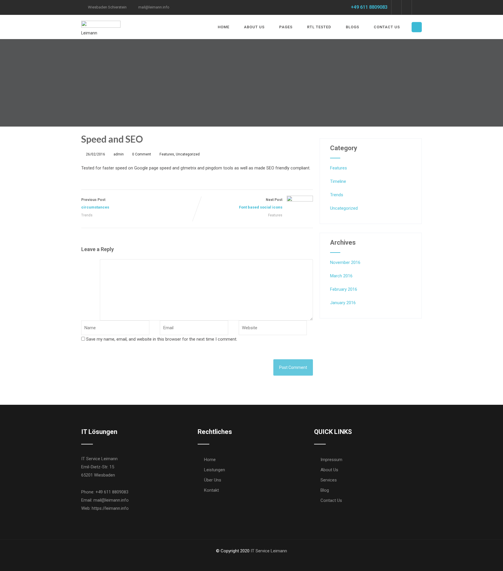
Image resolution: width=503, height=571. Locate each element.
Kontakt (211, 490)
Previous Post (95, 203)
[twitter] (406, 7)
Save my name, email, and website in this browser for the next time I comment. (161, 339)
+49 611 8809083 (369, 7)
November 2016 (345, 262)
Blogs (352, 27)
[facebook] (396, 7)
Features (167, 154)
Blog (324, 490)
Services (328, 480)
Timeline (338, 181)
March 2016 (341, 276)
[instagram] (417, 7)
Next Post (260, 203)
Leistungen (214, 469)
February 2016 (343, 289)
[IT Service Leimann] (101, 18)
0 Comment (141, 154)
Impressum (331, 459)
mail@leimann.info (153, 7)
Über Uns (212, 480)
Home (223, 27)
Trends (87, 215)
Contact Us (387, 27)
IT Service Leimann (269, 551)
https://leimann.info (110, 508)
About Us (254, 27)
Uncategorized (188, 154)
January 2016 (343, 302)
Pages (286, 27)
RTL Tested (319, 27)
